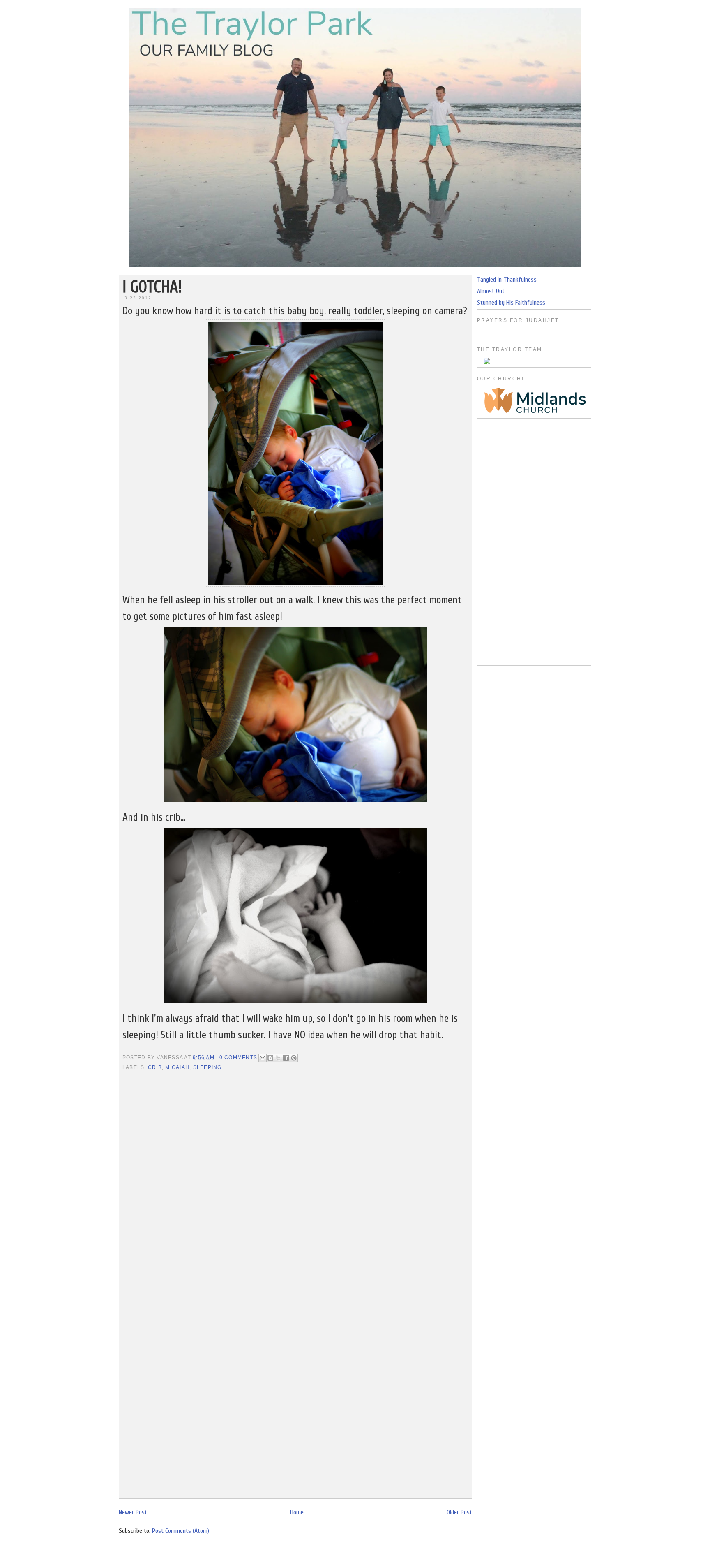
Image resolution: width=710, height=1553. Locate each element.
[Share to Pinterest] (294, 1058)
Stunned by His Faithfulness (511, 302)
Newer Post (133, 1512)
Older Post (459, 1512)
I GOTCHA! (152, 287)
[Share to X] (278, 1058)
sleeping (207, 1067)
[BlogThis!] (270, 1058)
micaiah (177, 1067)
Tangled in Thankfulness (507, 279)
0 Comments (238, 1057)
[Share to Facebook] (286, 1058)
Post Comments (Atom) (180, 1530)
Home (297, 1512)
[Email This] (262, 1058)
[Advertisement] (534, 542)
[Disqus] (295, 1178)
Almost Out (491, 291)
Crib (155, 1067)
